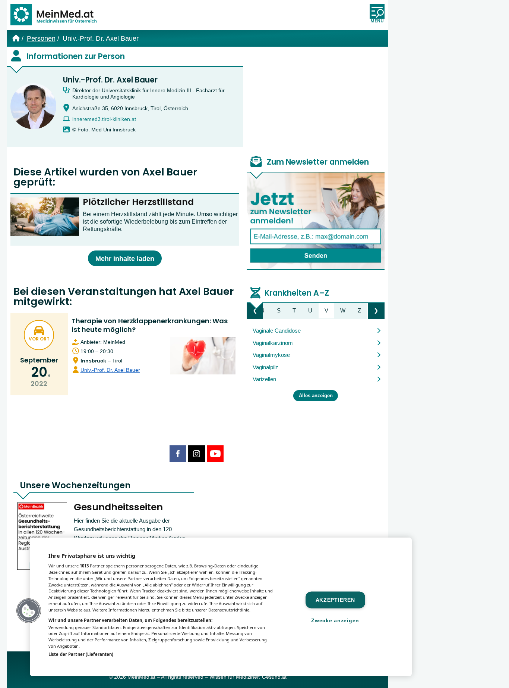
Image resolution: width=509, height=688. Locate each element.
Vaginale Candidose (277, 330)
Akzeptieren (335, 600)
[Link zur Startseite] (57, 15)
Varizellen (264, 379)
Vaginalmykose (271, 355)
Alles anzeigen (316, 395)
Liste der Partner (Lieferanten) (80, 654)
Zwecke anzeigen (335, 620)
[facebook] (178, 453)
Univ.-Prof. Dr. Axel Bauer (110, 80)
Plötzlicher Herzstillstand (138, 201)
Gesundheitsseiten (118, 507)
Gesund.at (274, 677)
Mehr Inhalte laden (124, 258)
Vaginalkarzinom (273, 343)
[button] (29, 611)
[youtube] (215, 453)
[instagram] (196, 453)
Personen (41, 38)
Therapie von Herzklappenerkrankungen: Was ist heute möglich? (150, 325)
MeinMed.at (141, 677)
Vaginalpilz (265, 367)
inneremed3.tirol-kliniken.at (104, 119)
